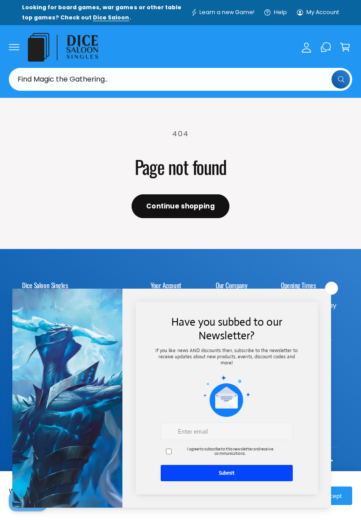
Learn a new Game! (226, 12)
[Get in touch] (325, 47)
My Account (322, 12)
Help (280, 12)
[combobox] (180, 79)
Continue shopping (180, 206)
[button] (14, 47)
